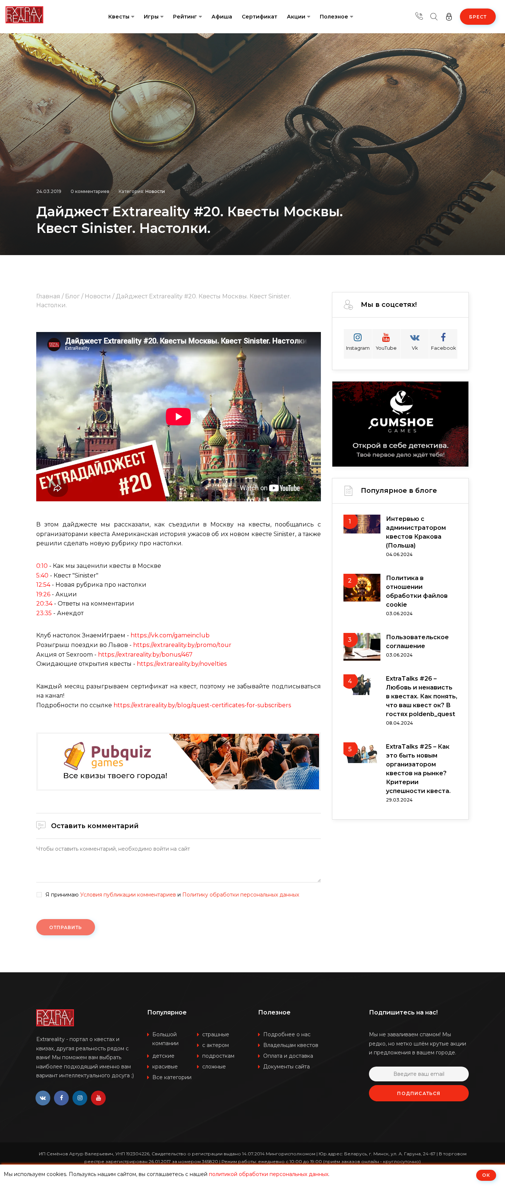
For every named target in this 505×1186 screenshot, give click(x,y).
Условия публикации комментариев (128, 894)
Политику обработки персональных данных (240, 894)
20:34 (44, 603)
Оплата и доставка (288, 1056)
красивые (165, 1066)
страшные (215, 1034)
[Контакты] (419, 16)
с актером (215, 1045)
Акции (296, 16)
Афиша (221, 16)
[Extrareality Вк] (42, 1098)
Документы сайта (286, 1066)
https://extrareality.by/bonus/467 (145, 654)
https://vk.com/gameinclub (170, 635)
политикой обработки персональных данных (268, 1174)
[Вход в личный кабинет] (449, 16)
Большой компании (165, 1039)
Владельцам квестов (290, 1045)
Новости (155, 191)
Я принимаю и (172, 895)
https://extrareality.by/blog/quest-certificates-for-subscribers (202, 705)
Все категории (172, 1077)
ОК (486, 1175)
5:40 (42, 575)
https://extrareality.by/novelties (182, 663)
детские (163, 1056)
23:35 (44, 613)
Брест (478, 17)
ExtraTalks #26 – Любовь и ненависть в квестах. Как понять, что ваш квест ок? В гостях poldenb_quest (421, 696)
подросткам (218, 1056)
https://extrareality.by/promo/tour (182, 644)
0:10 (42, 565)
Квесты (118, 16)
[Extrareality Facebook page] (61, 1098)
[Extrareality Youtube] (98, 1098)
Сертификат (259, 16)
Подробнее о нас (287, 1034)
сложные (214, 1066)
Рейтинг (185, 16)
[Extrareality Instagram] (79, 1098)
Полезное (334, 16)
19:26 (43, 594)
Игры (151, 16)
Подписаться (418, 1093)
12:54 (43, 584)
